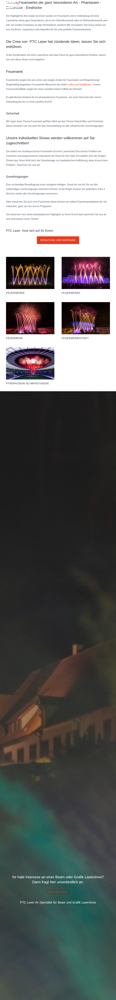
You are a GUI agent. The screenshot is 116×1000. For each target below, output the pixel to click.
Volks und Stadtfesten (79, 84)
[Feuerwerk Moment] (30, 276)
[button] (112, 4)
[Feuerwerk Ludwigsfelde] (86, 321)
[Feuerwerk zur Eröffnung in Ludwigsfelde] (86, 276)
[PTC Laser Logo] (11, 4)
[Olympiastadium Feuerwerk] (30, 366)
